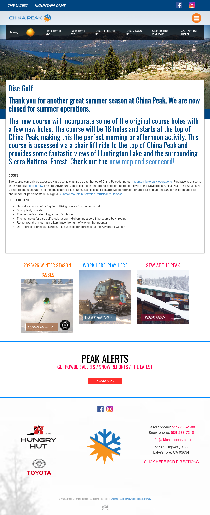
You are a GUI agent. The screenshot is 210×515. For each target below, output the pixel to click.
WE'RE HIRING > (98, 317)
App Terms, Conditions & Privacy (135, 498)
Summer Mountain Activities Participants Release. (91, 194)
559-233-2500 (183, 427)
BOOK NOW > (156, 317)
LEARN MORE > (40, 326)
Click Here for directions (171, 461)
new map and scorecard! (141, 161)
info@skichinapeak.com (171, 439)
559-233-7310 (182, 432)
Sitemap (114, 498)
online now (36, 185)
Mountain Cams (50, 5)
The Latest (18, 5)
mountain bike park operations (152, 181)
